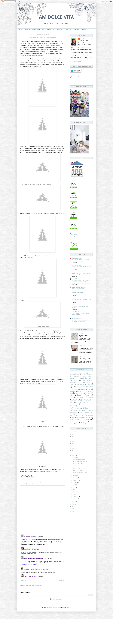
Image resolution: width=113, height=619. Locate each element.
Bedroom (72, 384)
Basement (73, 383)
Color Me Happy (89, 388)
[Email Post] (40, 482)
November (76, 475)
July (74, 484)
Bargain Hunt (86, 380)
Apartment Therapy (76, 258)
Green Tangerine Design (55, 607)
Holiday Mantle (84, 400)
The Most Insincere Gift (78, 468)
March (75, 494)
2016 (73, 448)
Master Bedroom (83, 333)
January (75, 498)
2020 (73, 438)
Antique (84, 376)
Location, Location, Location (78, 288)
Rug (78, 419)
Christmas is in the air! (78, 470)
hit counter (56, 600)
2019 (73, 441)
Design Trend (80, 391)
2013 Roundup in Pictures (79, 459)
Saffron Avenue (75, 305)
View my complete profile (76, 61)
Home (20, 29)
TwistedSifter (75, 278)
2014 (73, 453)
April (74, 491)
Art (75, 380)
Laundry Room (80, 406)
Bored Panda (75, 298)
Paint (78, 415)
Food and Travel (83, 395)
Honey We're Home (76, 272)
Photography (90, 415)
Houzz (77, 404)
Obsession (72, 415)
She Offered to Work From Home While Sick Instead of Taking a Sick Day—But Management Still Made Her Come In (81, 282)
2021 (73, 436)
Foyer (71, 397)
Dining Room (79, 393)
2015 (73, 450)
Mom (76, 414)
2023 (73, 431)
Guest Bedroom (84, 399)
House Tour (86, 402)
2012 (73, 501)
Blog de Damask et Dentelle (78, 287)
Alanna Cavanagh (86, 374)
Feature (72, 395)
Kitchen (30, 483)
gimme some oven (76, 265)
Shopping (85, 419)
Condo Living (75, 389)
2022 (73, 434)
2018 (73, 443)
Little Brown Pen (77, 408)
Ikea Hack (88, 404)
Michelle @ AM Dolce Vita (31, 482)
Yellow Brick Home (76, 311)
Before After (36, 29)
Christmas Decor (88, 386)
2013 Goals (78, 373)
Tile (77, 423)
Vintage (34, 483)
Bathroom (60, 29)
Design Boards (46, 29)
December (75, 457)
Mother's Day (82, 414)
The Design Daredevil (77, 318)
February (75, 496)
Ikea (82, 404)
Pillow (73, 417)
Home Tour (27, 29)
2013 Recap (84, 373)
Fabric (88, 393)
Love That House (79, 410)
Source (76, 29)
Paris (85, 415)
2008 (73, 511)
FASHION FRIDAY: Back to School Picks (80, 294)
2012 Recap (72, 373)
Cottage (82, 389)
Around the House (85, 378)
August (75, 482)
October (75, 478)
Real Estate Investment (82, 417)
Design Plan (72, 391)
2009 (73, 508)
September (76, 480)
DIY (54, 29)
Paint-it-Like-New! (36, 213)
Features (83, 29)
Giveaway (90, 397)
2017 (73, 446)
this (25, 41)
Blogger (69, 607)
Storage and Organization (76, 421)
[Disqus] (42, 510)
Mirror (71, 414)
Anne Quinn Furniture (75, 376)
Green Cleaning (75, 399)
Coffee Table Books (77, 388)
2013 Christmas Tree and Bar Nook (81, 466)
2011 (73, 504)
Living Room (68, 29)
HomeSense (78, 402)
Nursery (89, 414)
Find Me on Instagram (84, 356)
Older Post (61, 580)
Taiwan (86, 421)
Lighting (90, 406)
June (74, 487)
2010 (73, 506)
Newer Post (23, 580)
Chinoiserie (77, 386)
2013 (73, 455)
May (74, 489)
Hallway (76, 400)
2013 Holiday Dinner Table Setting (81, 461)
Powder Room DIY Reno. (84, 345)
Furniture (26, 483)
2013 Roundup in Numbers (79, 463)
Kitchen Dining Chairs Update (80, 472)
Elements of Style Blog (77, 292)
